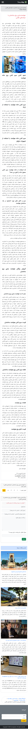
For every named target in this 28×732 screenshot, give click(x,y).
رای (4, 490)
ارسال (24, 539)
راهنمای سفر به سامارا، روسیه (20, 608)
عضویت (23, 720)
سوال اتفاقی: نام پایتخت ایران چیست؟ (17, 532)
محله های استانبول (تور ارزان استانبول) (18, 571)
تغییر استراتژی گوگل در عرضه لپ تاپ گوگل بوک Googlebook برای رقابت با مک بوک (14, 677)
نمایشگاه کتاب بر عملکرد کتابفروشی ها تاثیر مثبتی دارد (16, 640)
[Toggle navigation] (3, 2)
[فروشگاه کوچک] (22, 2)
